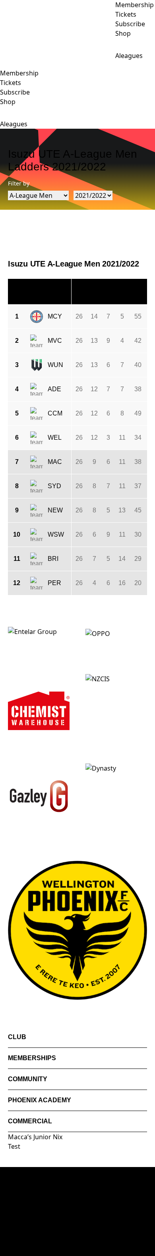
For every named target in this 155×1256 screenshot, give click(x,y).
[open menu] (6, 64)
